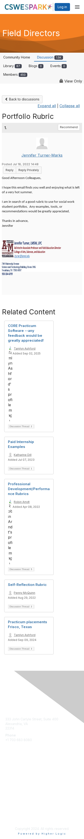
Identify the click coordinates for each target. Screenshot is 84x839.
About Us (12, 813)
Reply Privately (28, 170)
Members (14, 74)
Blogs (35, 66)
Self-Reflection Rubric (27, 584)
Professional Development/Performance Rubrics (29, 489)
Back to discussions (23, 99)
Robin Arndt (22, 502)
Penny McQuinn (24, 593)
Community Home (16, 57)
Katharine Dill (23, 455)
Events (57, 66)
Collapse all (70, 105)
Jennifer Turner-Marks (42, 155)
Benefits (11, 782)
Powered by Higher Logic (42, 833)
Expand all (47, 105)
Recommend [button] (69, 127)
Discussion (49, 57)
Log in (62, 7)
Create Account (17, 747)
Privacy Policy (16, 817)
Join (8, 777)
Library (11, 66)
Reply (10, 170)
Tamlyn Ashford (24, 348)
